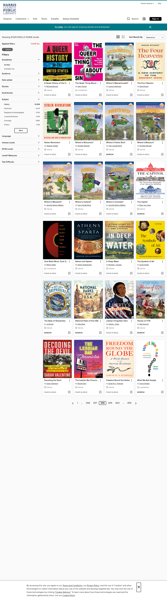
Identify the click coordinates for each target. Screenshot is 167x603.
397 (95, 403)
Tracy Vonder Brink (115, 146)
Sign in (155, 18)
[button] (147, 4)
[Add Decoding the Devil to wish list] (69, 392)
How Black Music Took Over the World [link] (56, 261)
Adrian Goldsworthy (84, 265)
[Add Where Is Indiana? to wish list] (100, 214)
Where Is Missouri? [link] (145, 142)
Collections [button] (21, 18)
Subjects (7, 18)
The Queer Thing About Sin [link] (87, 83)
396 (88, 403)
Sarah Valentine (52, 384)
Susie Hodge (144, 265)
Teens (44, 18)
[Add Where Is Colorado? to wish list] (131, 214)
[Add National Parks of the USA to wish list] (100, 333)
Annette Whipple (83, 146)
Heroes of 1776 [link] (143, 321)
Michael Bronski (52, 86)
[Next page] (135, 403)
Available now (9, 69)
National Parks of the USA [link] (86, 321)
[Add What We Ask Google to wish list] (162, 392)
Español (55, 18)
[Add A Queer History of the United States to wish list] (69, 95)
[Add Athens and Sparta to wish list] (100, 273)
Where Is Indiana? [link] (83, 202)
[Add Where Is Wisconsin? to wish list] (100, 154)
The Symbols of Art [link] (145, 261)
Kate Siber (81, 324)
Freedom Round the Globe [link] (118, 380)
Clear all (35, 44)
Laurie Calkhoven (114, 86)
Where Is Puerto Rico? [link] (115, 142)
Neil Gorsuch (144, 324)
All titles (7, 65)
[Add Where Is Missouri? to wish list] (162, 154)
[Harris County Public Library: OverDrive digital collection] (9, 9)
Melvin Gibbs (51, 265)
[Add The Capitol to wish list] (162, 214)
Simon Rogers (144, 384)
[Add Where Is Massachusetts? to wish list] (131, 95)
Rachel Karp (81, 384)
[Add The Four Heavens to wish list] (162, 95)
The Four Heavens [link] (145, 83)
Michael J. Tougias (115, 265)
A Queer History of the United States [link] (56, 83)
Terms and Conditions (72, 585)
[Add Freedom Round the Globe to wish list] (131, 392)
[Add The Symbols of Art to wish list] (162, 273)
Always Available (71, 18)
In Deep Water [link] (112, 261)
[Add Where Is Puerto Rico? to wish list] (131, 154)
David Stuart (143, 86)
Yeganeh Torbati (52, 146)
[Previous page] (72, 403)
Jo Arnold (49, 324)
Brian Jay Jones (145, 205)
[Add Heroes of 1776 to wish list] (162, 333)
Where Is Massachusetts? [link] (117, 83)
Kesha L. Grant (113, 324)
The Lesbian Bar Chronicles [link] (87, 380)
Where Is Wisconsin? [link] (84, 142)
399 (110, 403)
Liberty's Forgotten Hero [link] (117, 321)
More (21, 130)
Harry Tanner (82, 86)
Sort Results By (136, 37)
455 (129, 403)
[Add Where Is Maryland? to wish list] (69, 214)
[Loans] (144, 19)
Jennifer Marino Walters (55, 205)
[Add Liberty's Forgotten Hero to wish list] (131, 333)
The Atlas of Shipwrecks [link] (54, 321)
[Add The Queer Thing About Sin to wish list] (100, 95)
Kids (35, 18)
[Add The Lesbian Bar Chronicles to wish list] (100, 392)
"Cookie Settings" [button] (63, 592)
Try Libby (59, 27)
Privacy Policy (93, 585)
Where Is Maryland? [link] (53, 202)
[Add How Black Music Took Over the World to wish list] (69, 273)
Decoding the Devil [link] (52, 380)
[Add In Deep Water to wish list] (131, 273)
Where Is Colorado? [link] (114, 202)
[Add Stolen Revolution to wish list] (69, 154)
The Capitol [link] (142, 202)
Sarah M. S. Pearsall (115, 384)
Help (159, 4)
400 (117, 403)
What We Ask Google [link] (146, 380)
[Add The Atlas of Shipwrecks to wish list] (69, 333)
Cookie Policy (68, 595)
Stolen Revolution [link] (52, 142)
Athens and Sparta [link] (83, 261)
